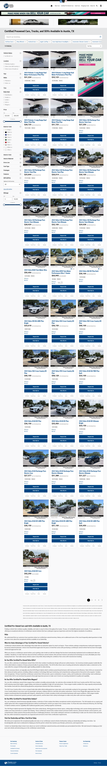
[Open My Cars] (100, 6)
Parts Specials (38, 750)
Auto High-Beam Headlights (61, 41)
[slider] (4, 121)
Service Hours (38, 753)
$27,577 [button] (32, 475)
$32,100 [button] (60, 224)
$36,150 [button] (60, 325)
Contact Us (85, 743)
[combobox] (12, 184)
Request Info (36, 85)
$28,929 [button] (32, 224)
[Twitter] (63, 1)
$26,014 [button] (60, 174)
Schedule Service (39, 743)
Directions (85, 746)
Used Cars (77, 5)
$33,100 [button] (87, 376)
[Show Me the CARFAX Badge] (82, 231)
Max (13, 113)
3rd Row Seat (9, 41)
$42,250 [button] (31, 573)
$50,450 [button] (32, 272)
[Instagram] (66, 1)
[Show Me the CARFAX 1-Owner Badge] (82, 131)
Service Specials (39, 746)
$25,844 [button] (32, 174)
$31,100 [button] (60, 525)
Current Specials (14, 753)
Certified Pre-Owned (14, 748)
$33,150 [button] (87, 425)
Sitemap (95, 762)
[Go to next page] (102, 600)
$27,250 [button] (87, 124)
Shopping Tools (85, 5)
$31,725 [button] (60, 124)
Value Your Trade (63, 746)
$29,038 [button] (87, 224)
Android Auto (33, 41)
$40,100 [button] (87, 325)
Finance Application (63, 743)
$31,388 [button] (60, 475)
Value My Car (36, 89)
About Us (92, 5)
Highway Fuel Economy (9, 181)
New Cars (57, 5)
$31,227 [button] (87, 475)
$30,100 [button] (87, 174)
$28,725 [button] (32, 124)
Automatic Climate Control (81, 41)
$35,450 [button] (60, 423)
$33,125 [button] (60, 77)
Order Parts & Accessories (41, 748)
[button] (29, 22)
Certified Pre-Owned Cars (67, 5)
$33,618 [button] (32, 325)
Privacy (99, 762)
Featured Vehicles (14, 750)
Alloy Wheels (21, 41)
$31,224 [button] (32, 77)
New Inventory (13, 743)
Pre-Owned (12, 746)
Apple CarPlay (45, 41)
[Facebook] (61, 1)
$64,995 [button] (59, 275)
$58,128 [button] (60, 376)
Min (4, 113)
